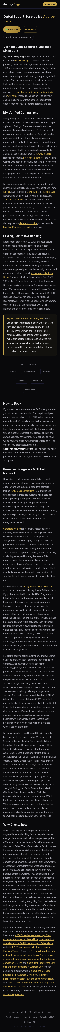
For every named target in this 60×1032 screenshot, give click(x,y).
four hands (12, 96)
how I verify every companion (17, 227)
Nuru (18, 92)
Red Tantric (33, 92)
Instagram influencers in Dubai (37, 586)
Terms (24, 1017)
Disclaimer (33, 1017)
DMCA (51, 1017)
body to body (46, 92)
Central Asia (33, 192)
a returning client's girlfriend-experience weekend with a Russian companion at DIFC (29, 959)
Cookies (27, 1022)
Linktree (36, 1012)
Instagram (13, 1012)
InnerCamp (30, 390)
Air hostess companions (22, 491)
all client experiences (13, 994)
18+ (34, 1022)
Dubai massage (21, 60)
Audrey (12, 4)
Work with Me (50, 4)
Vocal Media (29, 371)
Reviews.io (37, 380)
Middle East (49, 192)
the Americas (16, 199)
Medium (46, 371)
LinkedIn (21, 380)
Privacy (16, 1017)
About (8, 1017)
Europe (6, 192)
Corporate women (12, 528)
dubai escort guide (28, 223)
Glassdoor (46, 1012)
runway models (43, 154)
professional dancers (33, 158)
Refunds (43, 1017)
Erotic (24, 92)
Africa (6, 199)
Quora (13, 371)
